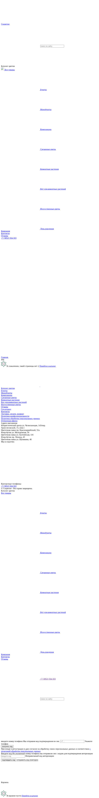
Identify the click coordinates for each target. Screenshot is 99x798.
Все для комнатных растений (14, 402)
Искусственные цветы (50, 209)
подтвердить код (8, 760)
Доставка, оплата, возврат (12, 414)
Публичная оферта (9, 421)
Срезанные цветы (48, 149)
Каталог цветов (8, 388)
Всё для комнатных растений (53, 189)
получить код (7, 746)
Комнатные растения (49, 169)
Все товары (9, 70)
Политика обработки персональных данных (20, 418)
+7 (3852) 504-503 (8, 238)
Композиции (45, 129)
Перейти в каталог (47, 366)
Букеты (43, 90)
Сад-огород (6, 409)
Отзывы (4, 236)
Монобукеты (45, 109)
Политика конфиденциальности (15, 416)
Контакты (5, 233)
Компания (5, 231)
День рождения (47, 229)
